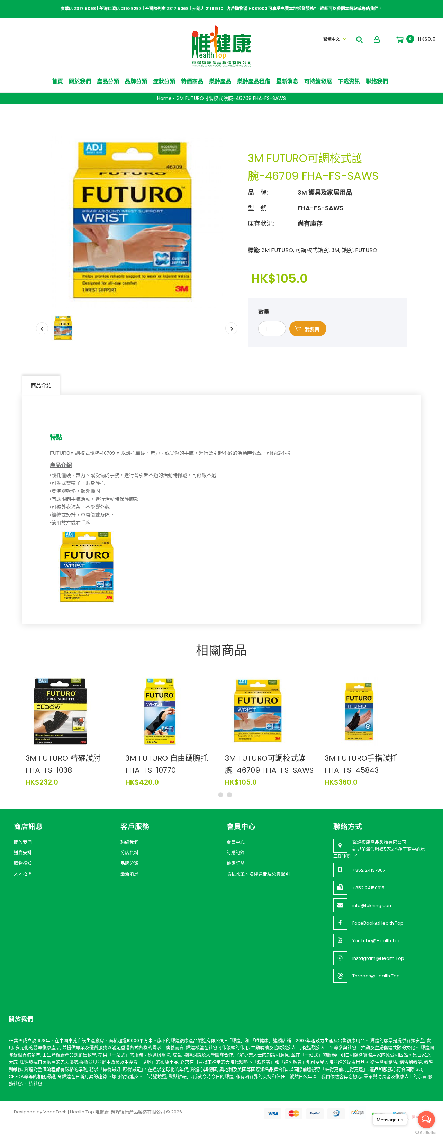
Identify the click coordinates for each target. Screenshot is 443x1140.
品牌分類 (129, 863)
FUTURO (366, 250)
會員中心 (236, 842)
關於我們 (23, 842)
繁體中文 (331, 39)
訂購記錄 (236, 852)
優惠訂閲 (236, 863)
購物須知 (23, 863)
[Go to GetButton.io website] (426, 1133)
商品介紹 (41, 385)
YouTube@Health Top (376, 940)
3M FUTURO (277, 250)
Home (164, 98)
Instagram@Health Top (378, 958)
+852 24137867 (368, 870)
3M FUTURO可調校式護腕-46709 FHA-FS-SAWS (230, 98)
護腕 (347, 250)
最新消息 (129, 874)
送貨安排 (23, 852)
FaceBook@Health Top (378, 923)
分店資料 (129, 852)
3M (335, 250)
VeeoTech (55, 1112)
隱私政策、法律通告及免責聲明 (258, 874)
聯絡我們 (129, 842)
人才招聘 (23, 874)
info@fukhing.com (372, 905)
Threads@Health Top (376, 976)
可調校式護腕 (312, 250)
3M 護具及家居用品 (325, 192)
